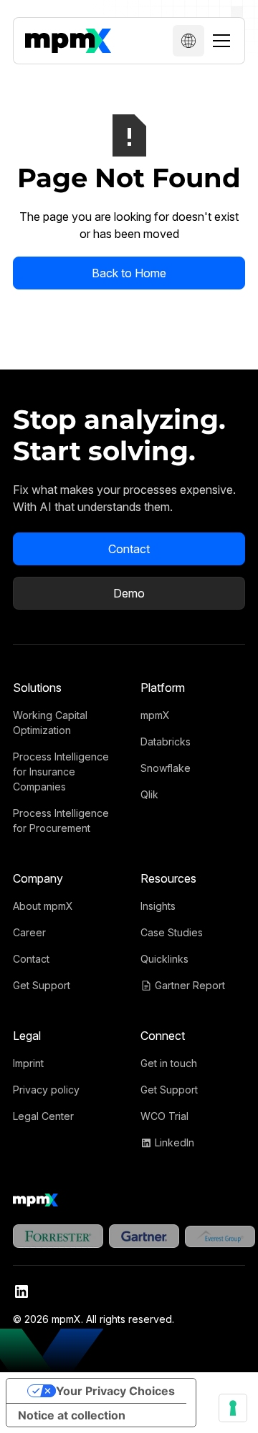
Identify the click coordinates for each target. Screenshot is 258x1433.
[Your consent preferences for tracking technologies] (233, 1408)
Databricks (165, 741)
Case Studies (171, 932)
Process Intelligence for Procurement (61, 820)
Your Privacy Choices (115, 1391)
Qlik (149, 794)
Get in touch (168, 1063)
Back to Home (129, 273)
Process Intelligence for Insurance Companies (61, 771)
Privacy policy (46, 1090)
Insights (158, 906)
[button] (188, 41)
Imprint (28, 1063)
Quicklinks (164, 959)
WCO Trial (164, 1116)
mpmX (155, 715)
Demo (129, 593)
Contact (129, 549)
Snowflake (165, 768)
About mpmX (43, 906)
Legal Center (43, 1116)
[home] (68, 41)
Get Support (41, 985)
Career (29, 932)
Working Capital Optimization (50, 722)
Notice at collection (71, 1415)
